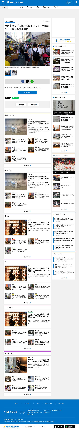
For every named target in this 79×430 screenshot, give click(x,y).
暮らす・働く (46, 7)
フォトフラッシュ (10, 21)
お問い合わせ (47, 412)
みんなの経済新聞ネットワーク (11, 427)
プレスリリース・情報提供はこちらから (53, 410)
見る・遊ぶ (30, 7)
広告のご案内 (31, 414)
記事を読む (27, 92)
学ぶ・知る (56, 7)
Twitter (70, 3)
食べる (21, 7)
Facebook (67, 3)
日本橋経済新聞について (33, 410)
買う (38, 7)
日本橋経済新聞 (15, 2)
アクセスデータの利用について (35, 412)
